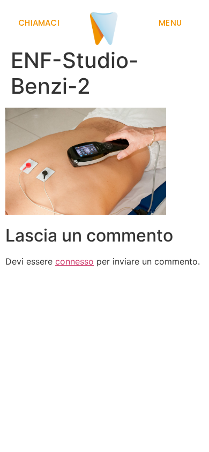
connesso (74, 261)
